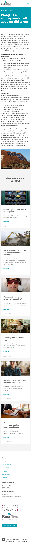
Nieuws (4, 471)
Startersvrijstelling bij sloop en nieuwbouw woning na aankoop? (14, 252)
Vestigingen (6, 474)
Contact (4, 478)
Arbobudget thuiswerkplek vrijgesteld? (13, 338)
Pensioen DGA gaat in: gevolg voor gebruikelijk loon (14, 381)
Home (4, 461)
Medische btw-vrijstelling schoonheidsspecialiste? (12, 298)
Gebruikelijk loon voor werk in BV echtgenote (14, 210)
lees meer (6, 221)
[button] (28, 3)
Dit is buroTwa (7, 468)
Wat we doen (6, 464)
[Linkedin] (3, 539)
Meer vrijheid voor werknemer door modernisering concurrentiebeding (15, 425)
